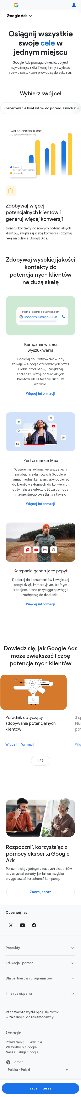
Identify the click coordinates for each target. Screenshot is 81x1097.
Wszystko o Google (21, 1047)
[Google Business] (16, 5)
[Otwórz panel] (6, 5)
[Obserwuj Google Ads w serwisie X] (11, 925)
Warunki (35, 1042)
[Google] (13, 1033)
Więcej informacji (40, 394)
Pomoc (17, 1062)
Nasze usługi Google (22, 1052)
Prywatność (15, 1042)
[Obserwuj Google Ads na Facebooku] (34, 925)
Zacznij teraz (40, 1088)
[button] (40, 947)
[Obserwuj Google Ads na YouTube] (22, 925)
